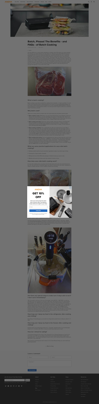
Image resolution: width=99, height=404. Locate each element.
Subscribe (38, 210)
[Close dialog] (70, 188)
